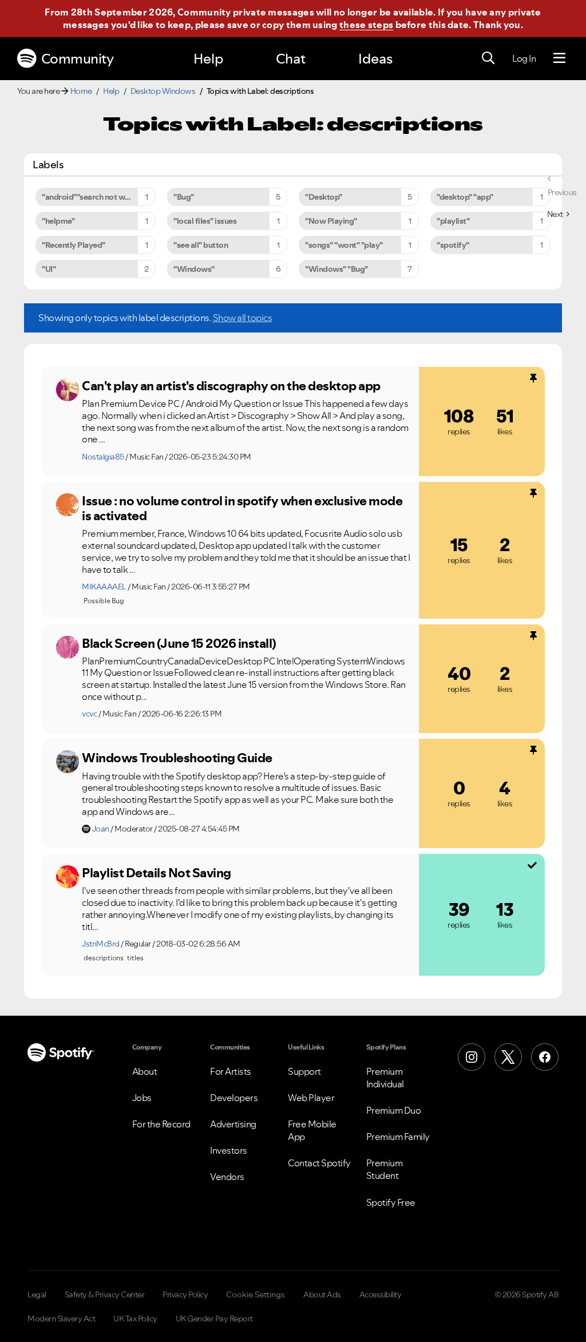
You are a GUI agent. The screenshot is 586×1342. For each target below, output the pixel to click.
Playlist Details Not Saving (156, 872)
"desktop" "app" (465, 197)
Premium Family (398, 1136)
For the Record (161, 1124)
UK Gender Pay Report (214, 1318)
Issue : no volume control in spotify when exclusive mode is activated (242, 508)
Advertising (233, 1124)
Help (208, 58)
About (144, 1071)
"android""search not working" (97, 197)
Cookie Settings (255, 1294)
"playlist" (453, 221)
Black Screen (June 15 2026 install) (179, 643)
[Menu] (559, 58)
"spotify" (453, 245)
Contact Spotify (319, 1163)
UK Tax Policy (135, 1318)
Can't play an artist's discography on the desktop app (231, 385)
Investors (228, 1150)
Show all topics (242, 317)
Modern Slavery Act (61, 1318)
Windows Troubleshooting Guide (177, 757)
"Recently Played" (73, 245)
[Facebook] (545, 1057)
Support (304, 1071)
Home (81, 91)
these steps (366, 24)
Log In (524, 58)
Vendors (227, 1176)
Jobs (142, 1097)
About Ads (322, 1294)
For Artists (230, 1071)
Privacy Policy (185, 1294)
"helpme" (58, 221)
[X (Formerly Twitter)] (508, 1057)
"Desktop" (323, 197)
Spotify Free (390, 1202)
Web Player (311, 1097)
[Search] (488, 58)
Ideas (375, 58)
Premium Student (384, 1169)
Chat (291, 58)
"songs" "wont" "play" (344, 245)
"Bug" (183, 197)
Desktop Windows (163, 91)
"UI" (49, 269)
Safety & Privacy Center (105, 1294)
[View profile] (67, 389)
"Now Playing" (331, 221)
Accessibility (380, 1294)
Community (77, 58)
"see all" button (200, 245)
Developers (234, 1097)
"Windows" (194, 269)
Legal (36, 1294)
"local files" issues (204, 221)
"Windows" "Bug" (336, 269)
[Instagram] (471, 1057)
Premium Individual (385, 1077)
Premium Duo (393, 1110)
